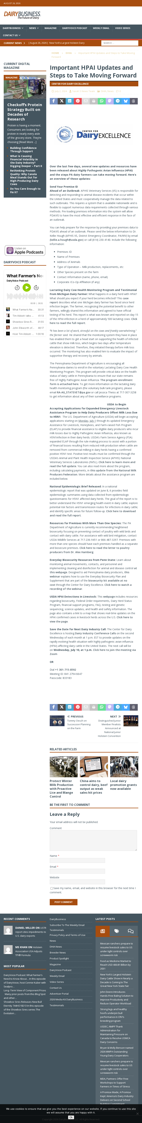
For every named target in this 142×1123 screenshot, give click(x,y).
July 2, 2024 (61, 91)
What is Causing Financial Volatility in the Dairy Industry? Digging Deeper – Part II (26, 161)
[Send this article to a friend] (86, 101)
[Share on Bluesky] (126, 101)
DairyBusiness (12, 28)
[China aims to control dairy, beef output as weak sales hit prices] (94, 766)
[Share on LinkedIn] (70, 101)
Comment (56, 828)
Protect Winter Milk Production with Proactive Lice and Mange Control (61, 788)
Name (54, 856)
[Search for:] (119, 43)
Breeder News (58, 952)
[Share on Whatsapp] (102, 101)
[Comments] (131, 931)
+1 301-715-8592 (65, 669)
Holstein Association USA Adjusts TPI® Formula (28, 951)
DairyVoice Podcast (74, 28)
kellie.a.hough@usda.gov (66, 239)
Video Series (122, 28)
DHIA (103, 91)
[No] (137, 1113)
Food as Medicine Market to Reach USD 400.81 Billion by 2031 (115, 964)
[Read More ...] (27, 142)
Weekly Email (101, 28)
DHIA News (56, 946)
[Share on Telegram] (118, 101)
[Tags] (117, 931)
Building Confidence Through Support (23, 149)
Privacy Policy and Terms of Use (67, 935)
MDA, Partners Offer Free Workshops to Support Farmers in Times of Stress (115, 1082)
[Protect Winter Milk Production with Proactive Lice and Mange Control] (64, 766)
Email (53, 866)
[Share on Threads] (134, 101)
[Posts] (103, 931)
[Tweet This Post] (62, 101)
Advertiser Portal (59, 993)
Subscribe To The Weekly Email (67, 925)
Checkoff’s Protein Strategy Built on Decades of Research (24, 112)
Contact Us (10, 35)
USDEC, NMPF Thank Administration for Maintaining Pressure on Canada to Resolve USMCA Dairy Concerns (115, 1034)
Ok (71, 1117)
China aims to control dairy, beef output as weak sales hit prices (94, 786)
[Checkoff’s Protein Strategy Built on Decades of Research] (25, 96)
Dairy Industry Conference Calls (95, 633)
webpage (109, 596)
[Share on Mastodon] (110, 101)
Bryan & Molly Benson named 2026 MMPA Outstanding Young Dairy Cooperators (116, 1051)
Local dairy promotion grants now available (123, 785)
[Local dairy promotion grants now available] (124, 766)
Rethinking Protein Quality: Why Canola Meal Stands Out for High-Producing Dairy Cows (24, 177)
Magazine (51, 28)
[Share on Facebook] (54, 101)
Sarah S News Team (83, 91)
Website (54, 877)
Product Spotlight (59, 958)
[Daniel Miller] (8, 932)
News (32, 28)
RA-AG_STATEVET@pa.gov (73, 392)
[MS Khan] (8, 952)
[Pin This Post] (78, 101)
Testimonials (57, 930)
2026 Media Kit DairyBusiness (66, 999)
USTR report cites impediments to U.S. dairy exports (30, 931)
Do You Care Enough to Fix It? (25, 190)
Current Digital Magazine (17, 66)
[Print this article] (94, 101)
